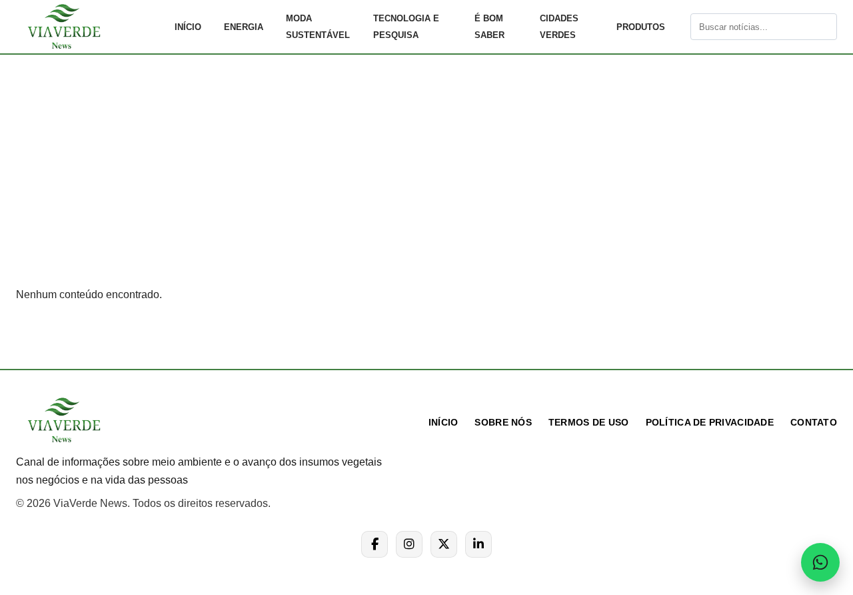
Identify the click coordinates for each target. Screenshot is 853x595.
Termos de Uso (588, 422)
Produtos (640, 27)
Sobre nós (503, 422)
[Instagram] (409, 544)
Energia (243, 27)
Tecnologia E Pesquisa (406, 26)
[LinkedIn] (478, 544)
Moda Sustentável (318, 26)
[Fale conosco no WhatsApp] (820, 562)
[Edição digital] (679, 26)
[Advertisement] (426, 182)
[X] (443, 544)
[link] (89, 26)
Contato (813, 422)
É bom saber (489, 26)
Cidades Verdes (559, 26)
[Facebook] (374, 544)
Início (188, 27)
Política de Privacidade (710, 422)
